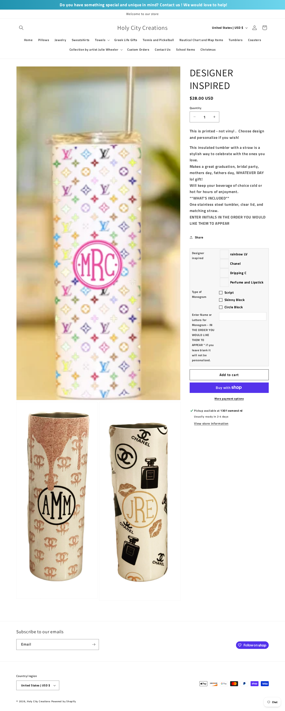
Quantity (196, 108)
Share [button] (199, 237)
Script (229, 292)
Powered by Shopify (63, 701)
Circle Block (233, 306)
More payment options (229, 398)
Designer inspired (198, 255)
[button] (21, 28)
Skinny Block (234, 299)
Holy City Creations (38, 701)
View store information (211, 423)
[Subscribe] (94, 644)
